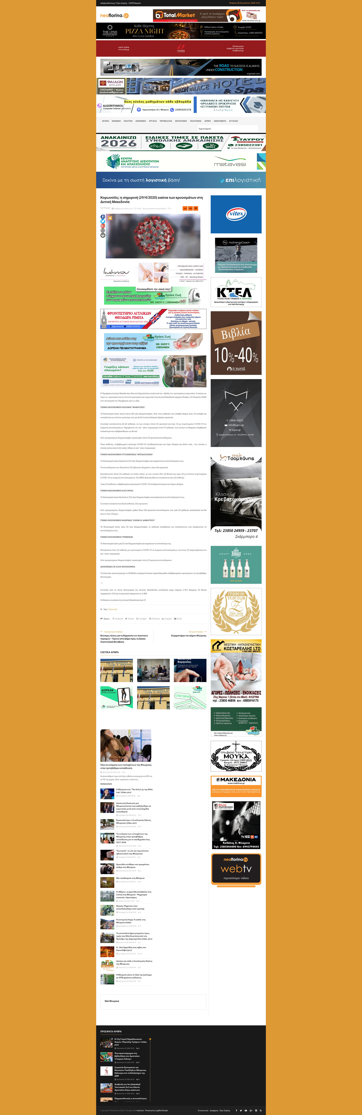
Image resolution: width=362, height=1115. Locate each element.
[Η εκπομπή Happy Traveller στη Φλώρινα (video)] (107, 924)
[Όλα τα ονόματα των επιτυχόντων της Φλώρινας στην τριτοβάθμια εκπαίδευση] (125, 745)
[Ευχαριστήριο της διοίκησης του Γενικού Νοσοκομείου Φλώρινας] (116, 670)
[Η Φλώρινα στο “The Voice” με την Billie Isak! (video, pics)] (107, 793)
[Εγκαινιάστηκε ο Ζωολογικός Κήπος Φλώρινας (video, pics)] (107, 824)
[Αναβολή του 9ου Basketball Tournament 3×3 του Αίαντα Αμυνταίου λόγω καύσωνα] (106, 1088)
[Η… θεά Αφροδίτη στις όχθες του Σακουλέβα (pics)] (107, 951)
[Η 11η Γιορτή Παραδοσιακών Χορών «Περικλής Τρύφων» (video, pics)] (106, 1043)
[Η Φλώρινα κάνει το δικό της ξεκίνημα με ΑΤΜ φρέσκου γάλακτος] (107, 979)
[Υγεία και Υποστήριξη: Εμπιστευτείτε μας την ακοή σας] (190, 670)
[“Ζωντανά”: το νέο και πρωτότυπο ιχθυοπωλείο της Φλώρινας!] (107, 855)
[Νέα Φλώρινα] (114, 15)
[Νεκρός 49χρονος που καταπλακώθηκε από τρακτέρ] (107, 910)
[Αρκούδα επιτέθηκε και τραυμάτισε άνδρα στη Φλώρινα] (107, 868)
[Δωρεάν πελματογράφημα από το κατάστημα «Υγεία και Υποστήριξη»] (116, 697)
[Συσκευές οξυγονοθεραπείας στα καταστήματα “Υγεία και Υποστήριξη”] (190, 697)
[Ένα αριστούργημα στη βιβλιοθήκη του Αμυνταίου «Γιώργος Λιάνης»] (106, 1057)
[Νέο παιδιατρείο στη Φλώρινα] (107, 882)
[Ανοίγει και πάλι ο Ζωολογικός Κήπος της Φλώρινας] (107, 965)
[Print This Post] (102, 235)
